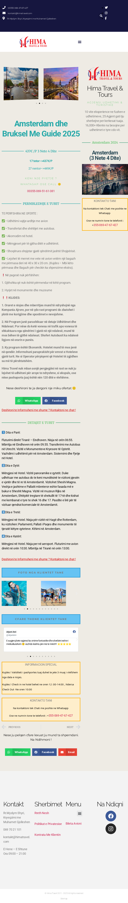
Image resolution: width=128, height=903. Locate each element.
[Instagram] (111, 828)
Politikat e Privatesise (48, 824)
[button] (101, 16)
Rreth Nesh (41, 813)
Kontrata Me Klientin (47, 834)
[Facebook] (111, 816)
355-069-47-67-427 (61, 715)
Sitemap (64, 898)
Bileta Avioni (74, 823)
